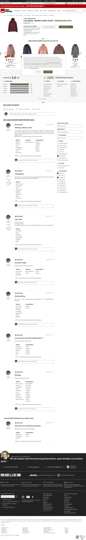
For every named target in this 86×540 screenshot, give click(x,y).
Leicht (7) (46, 92)
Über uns (66, 495)
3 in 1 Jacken (25, 527)
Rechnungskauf (28, 3)
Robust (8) (46, 90)
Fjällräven (67, 531)
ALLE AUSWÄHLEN (48, 71)
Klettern (36, 10)
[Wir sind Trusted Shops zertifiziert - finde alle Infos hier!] (68, 467)
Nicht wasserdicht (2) (62, 84)
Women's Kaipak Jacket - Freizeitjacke (39, 15)
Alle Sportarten (52, 10)
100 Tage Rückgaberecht (51, 3)
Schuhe (24, 10)
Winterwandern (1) (63, 192)
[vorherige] (5, 53)
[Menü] (85, 535)
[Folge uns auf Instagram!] (24, 497)
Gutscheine (66, 502)
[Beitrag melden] (53, 124)
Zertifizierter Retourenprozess (67, 475)
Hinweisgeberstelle (68, 507)
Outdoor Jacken (19, 15)
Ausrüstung (30, 10)
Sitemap (17, 535)
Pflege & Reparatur (5, 531)
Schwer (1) (59, 86)
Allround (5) (73, 86)
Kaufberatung (4, 529)
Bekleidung (17, 10)
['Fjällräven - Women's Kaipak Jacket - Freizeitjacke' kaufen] (13, 25)
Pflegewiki (66, 513)
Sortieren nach (61, 129)
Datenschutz (48, 506)
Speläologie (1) (62, 190)
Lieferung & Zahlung (47, 495)
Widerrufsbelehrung (47, 509)
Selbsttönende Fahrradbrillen (49, 532)
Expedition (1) (74, 96)
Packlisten (3, 530)
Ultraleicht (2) (74, 94)
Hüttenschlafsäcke (47, 527)
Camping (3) (73, 92)
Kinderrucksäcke (47, 530)
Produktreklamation (47, 504)
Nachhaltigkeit (67, 511)
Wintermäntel (25, 530)
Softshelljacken (27, 15)
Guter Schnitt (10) (48, 84)
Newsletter (66, 500)
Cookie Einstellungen (48, 507)
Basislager (6, 1)
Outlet (64, 10)
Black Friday (3, 532)
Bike (41, 10)
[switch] (82, 538)
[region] (43, 64)
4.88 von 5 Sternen (74, 3)
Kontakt (45, 500)
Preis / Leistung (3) (63, 160)
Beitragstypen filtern (62, 123)
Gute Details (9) (47, 88)
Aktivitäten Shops (4, 527)
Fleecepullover (25, 532)
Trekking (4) (73, 90)
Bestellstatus (46, 497)
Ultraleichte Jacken (26, 531)
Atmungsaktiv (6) (48, 94)
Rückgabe (45, 502)
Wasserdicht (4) (63, 158)
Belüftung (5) (47, 96)
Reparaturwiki (73, 513)
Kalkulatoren (3, 528)
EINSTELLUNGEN (38, 71)
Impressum (66, 506)
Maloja (66, 529)
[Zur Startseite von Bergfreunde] (7, 10)
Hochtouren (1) (62, 188)
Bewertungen (62, 135)
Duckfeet (66, 528)
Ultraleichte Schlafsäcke (48, 529)
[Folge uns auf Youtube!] (29, 497)
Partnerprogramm (68, 504)
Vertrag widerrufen (47, 511)
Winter (45, 10)
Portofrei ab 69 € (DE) (7, 3)
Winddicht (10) (47, 86)
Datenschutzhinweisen (34, 68)
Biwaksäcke (46, 531)
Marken (59, 10)
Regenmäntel (25, 528)
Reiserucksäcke (47, 528)
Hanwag (66, 530)
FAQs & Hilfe (45, 499)
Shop (2, 1)
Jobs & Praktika (67, 497)
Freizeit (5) (73, 84)
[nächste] (80, 53)
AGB (44, 506)
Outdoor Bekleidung (10, 15)
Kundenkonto (67, 499)
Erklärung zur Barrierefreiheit (70, 509)
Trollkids (66, 532)
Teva (66, 527)
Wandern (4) (73, 88)
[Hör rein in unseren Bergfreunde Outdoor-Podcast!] (33, 497)
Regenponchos (25, 529)
